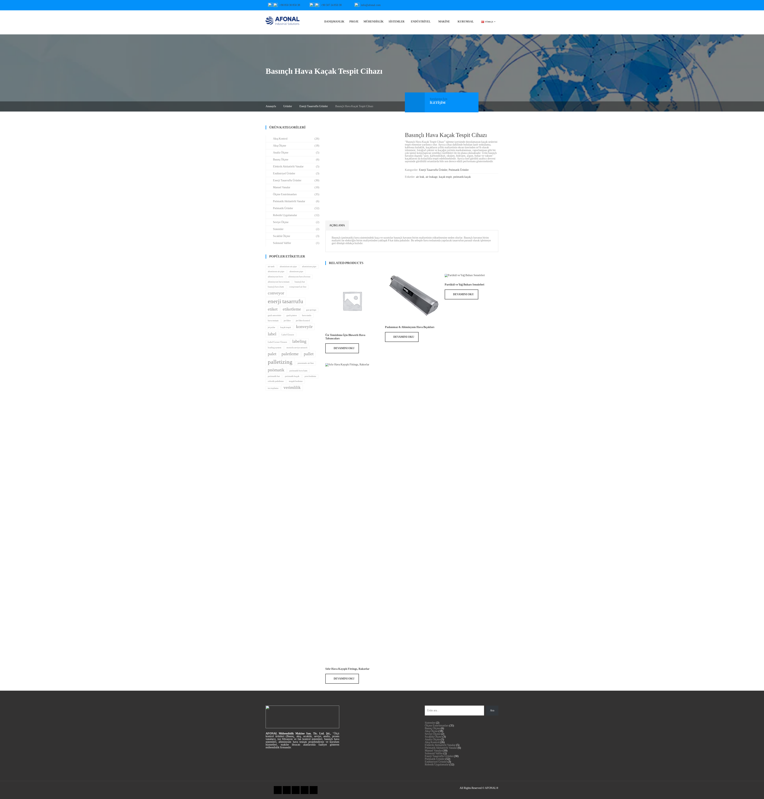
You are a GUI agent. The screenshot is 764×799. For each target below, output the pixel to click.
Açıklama (337, 225)
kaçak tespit (445, 176)
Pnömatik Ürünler (459, 169)
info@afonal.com (371, 5)
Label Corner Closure (277, 342)
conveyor (276, 293)
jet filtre (287, 320)
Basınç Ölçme (280, 159)
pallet (309, 353)
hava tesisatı (273, 320)
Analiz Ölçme (280, 152)
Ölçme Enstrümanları (285, 194)
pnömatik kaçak (462, 176)
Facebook (441, 5)
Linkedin (455, 5)
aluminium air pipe (288, 266)
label (272, 334)
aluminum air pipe (276, 271)
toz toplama (273, 388)
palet (272, 353)
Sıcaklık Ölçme (281, 236)
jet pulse (271, 327)
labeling (299, 341)
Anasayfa (271, 106)
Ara (492, 710)
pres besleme (310, 376)
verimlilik (292, 387)
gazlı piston (291, 315)
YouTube (428, 5)
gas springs (311, 310)
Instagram (435, 5)
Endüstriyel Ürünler (284, 173)
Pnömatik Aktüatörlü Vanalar (289, 201)
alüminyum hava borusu (299, 277)
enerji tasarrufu (285, 301)
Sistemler (278, 229)
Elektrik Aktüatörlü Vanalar (288, 166)
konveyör (304, 326)
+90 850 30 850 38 (289, 5)
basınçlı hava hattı (276, 287)
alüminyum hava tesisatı (278, 282)
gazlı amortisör (274, 315)
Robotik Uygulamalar (285, 215)
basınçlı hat (300, 282)
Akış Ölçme (279, 145)
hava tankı (306, 315)
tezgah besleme (296, 381)
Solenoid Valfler (282, 243)
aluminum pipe (296, 271)
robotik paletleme (276, 381)
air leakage (432, 176)
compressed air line (297, 287)
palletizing (280, 362)
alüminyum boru (275, 277)
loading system (274, 348)
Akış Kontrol (280, 138)
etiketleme (292, 309)
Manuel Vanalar (281, 187)
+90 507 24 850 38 (331, 5)
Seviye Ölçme (280, 222)
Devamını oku (344, 348)
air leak (420, 176)
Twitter (448, 5)
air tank (271, 266)
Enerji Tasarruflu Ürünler (313, 106)
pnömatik (276, 370)
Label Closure (288, 335)
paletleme (290, 353)
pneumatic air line (306, 363)
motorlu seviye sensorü (296, 348)
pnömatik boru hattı (298, 371)
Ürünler (287, 106)
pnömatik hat (274, 376)
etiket (273, 309)
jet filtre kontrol (303, 320)
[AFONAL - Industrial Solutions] (282, 20)
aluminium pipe (309, 266)
